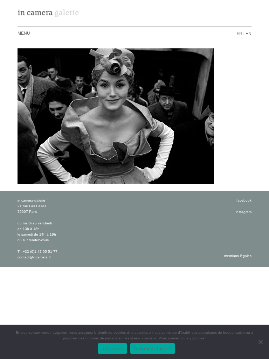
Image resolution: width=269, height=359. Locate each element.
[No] (260, 341)
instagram (243, 212)
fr (239, 33)
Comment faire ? (152, 348)
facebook (243, 200)
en (248, 33)
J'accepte (112, 348)
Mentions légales (237, 256)
